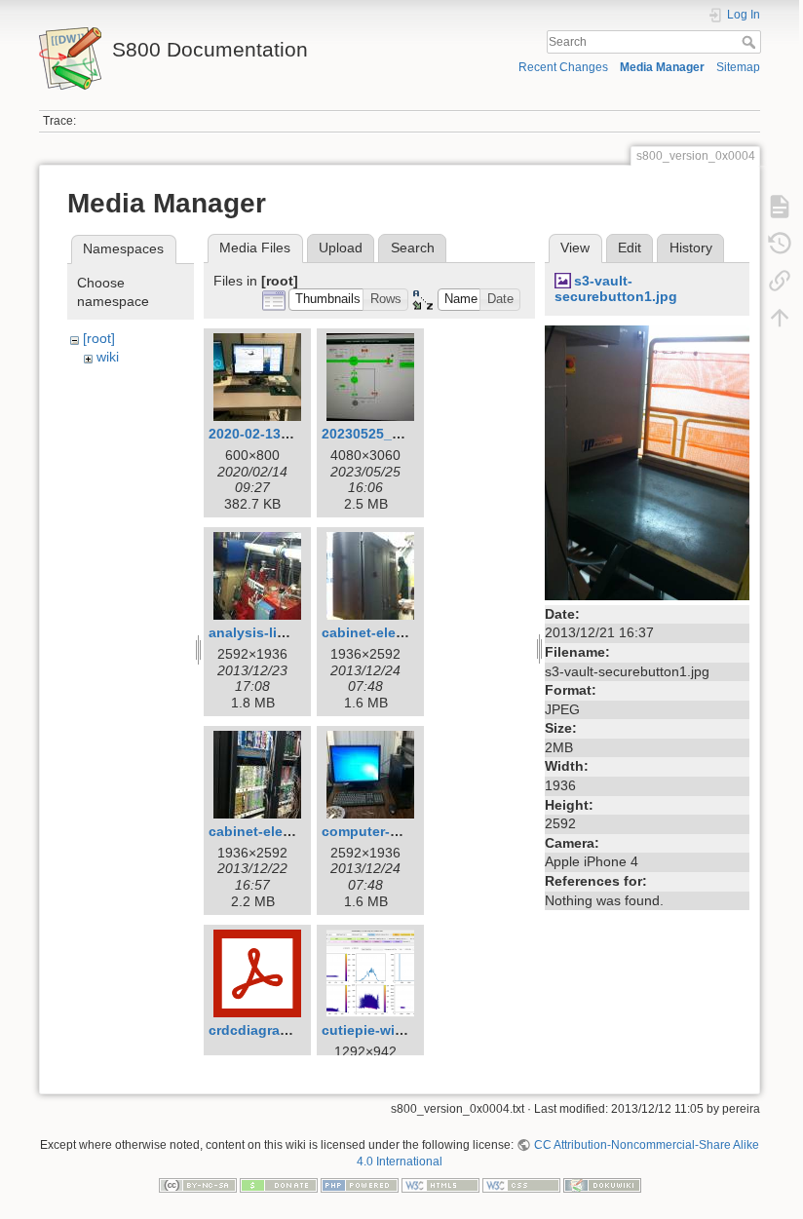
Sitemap (738, 67)
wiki (107, 356)
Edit (629, 247)
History (690, 247)
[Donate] (279, 1184)
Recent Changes (563, 67)
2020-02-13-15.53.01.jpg (287, 433)
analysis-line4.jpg (267, 632)
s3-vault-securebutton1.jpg (615, 289)
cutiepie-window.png (391, 1030)
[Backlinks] (779, 280)
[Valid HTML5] (440, 1184)
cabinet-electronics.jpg (286, 831)
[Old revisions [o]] (779, 243)
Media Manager (662, 67)
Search (751, 42)
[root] (99, 338)
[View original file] (647, 462)
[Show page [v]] (779, 206)
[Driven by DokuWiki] (602, 1184)
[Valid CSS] (521, 1184)
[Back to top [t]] (779, 317)
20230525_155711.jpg (392, 433)
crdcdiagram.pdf (263, 1030)
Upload (341, 247)
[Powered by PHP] (360, 1184)
